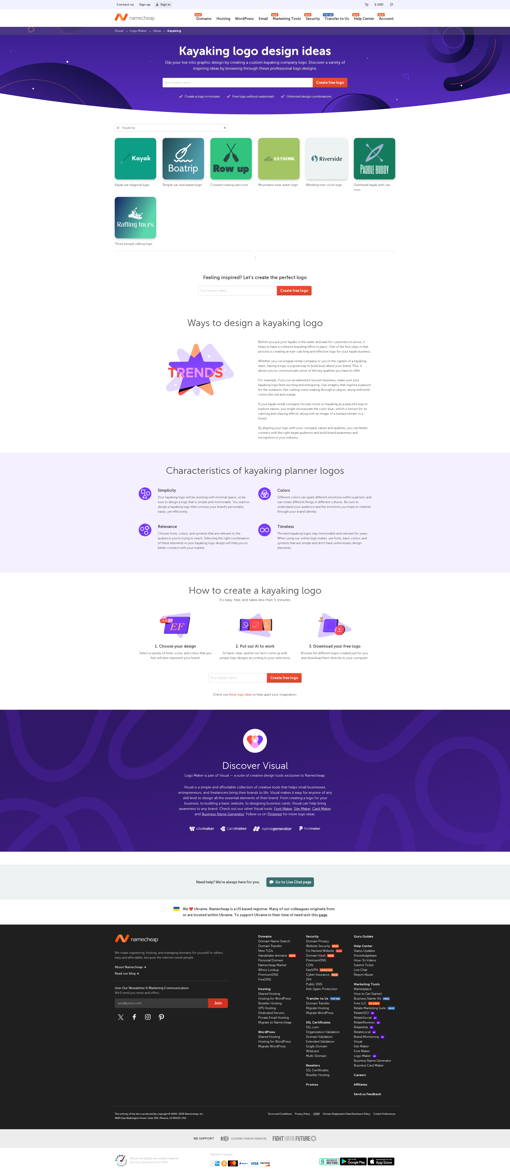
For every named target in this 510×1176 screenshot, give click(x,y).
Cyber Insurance (321, 975)
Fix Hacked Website (323, 951)
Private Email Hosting (273, 1018)
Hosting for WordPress (274, 998)
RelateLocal (364, 1032)
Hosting (223, 19)
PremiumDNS (268, 975)
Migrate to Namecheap (274, 1022)
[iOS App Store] (381, 1161)
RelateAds (363, 1027)
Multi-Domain (316, 1056)
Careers (360, 1075)
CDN (309, 965)
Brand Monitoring (369, 1037)
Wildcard (312, 1051)
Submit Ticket (364, 965)
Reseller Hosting (270, 1003)
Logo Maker (365, 1056)
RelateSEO (364, 1013)
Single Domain (316, 1046)
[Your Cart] (366, 4)
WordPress (244, 19)
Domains (203, 18)
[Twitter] (121, 1017)
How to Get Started (368, 994)
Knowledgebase (365, 955)
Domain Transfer (270, 946)
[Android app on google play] (353, 1161)
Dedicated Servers (271, 1013)
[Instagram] (148, 1017)
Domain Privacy (317, 941)
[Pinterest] (161, 1017)
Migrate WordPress (272, 1046)
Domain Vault (319, 955)
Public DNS (314, 984)
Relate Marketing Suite (374, 1008)
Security (312, 18)
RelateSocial (365, 1018)
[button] (224, 127)
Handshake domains (276, 955)
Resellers (313, 1065)
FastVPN (319, 970)
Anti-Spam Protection (321, 989)
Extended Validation (320, 1041)
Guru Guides (363, 936)
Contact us (125, 4)
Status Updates (364, 951)
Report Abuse (363, 975)
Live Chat (360, 970)
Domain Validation (319, 1037)
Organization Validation (322, 1032)
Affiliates (360, 1084)
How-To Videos (365, 960)
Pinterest (275, 814)
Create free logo (330, 82)
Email (263, 19)
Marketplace (363, 989)
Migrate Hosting (317, 1008)
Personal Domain (270, 960)
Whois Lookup (268, 970)
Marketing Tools (286, 18)
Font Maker (283, 809)
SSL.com (312, 1027)
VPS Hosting (267, 1008)
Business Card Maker (369, 1065)
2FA (308, 979)
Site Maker (302, 809)
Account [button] (386, 18)
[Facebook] (134, 1017)
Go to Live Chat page (293, 882)
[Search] (391, 4)
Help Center (363, 18)
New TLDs (265, 951)
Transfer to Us (336, 18)
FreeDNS (264, 979)
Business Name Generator (223, 814)
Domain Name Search (274, 941)
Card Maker (321, 809)
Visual (358, 1041)
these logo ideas (240, 694)
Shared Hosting (269, 994)
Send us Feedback (367, 1094)
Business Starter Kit (371, 998)
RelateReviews (367, 1022)
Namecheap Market (272, 965)
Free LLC (366, 1003)
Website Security (322, 946)
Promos (312, 1084)
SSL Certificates (318, 1022)
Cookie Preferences (384, 1113)
